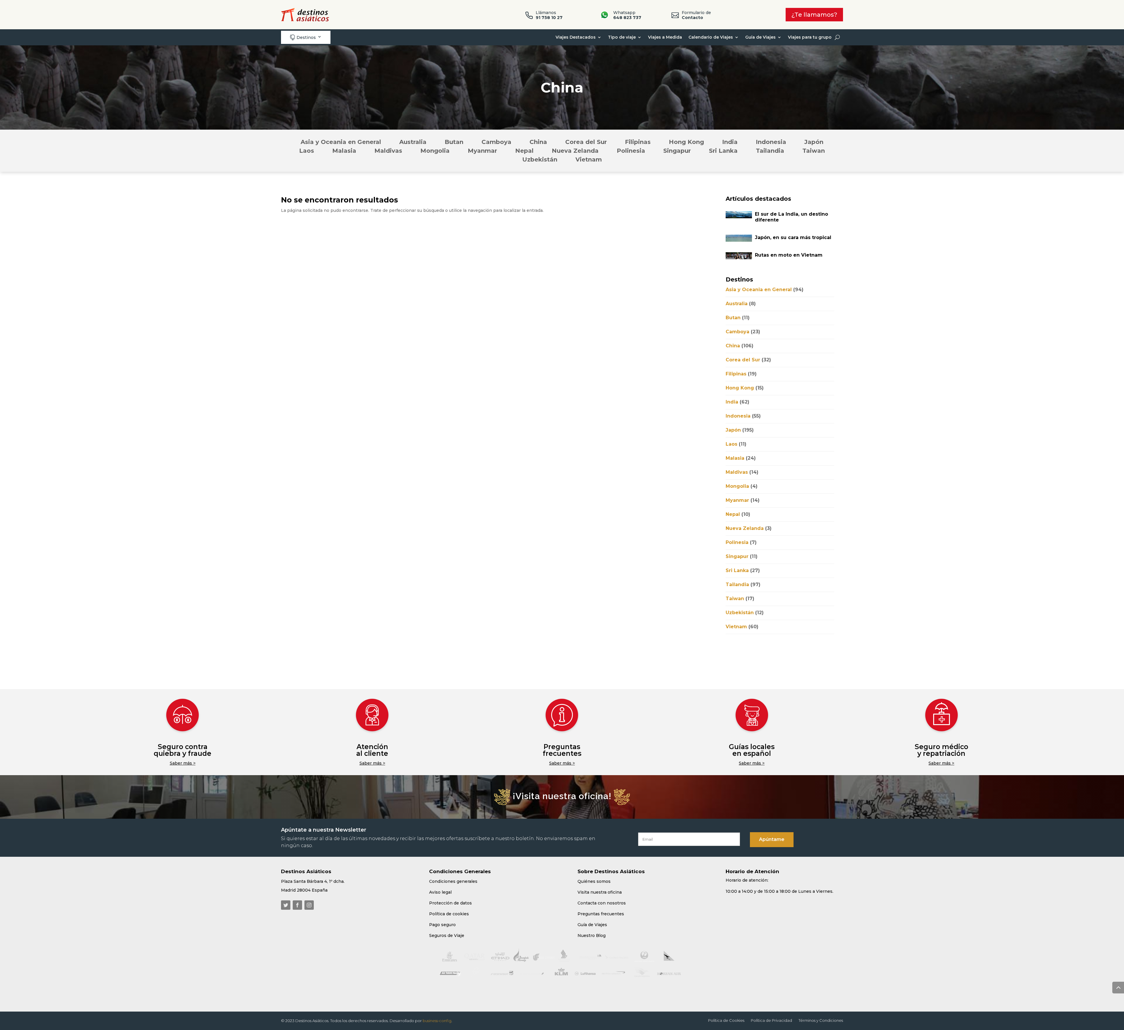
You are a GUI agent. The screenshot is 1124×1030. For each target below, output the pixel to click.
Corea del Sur (586, 142)
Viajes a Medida (665, 37)
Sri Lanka (723, 151)
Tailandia (770, 151)
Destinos (303, 37)
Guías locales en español (752, 750)
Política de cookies (449, 913)
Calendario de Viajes (710, 37)
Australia (412, 142)
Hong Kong (686, 142)
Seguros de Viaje (446, 935)
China (538, 142)
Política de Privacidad (771, 1020)
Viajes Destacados (576, 37)
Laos (306, 151)
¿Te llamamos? (814, 14)
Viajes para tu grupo (810, 37)
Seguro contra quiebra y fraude (182, 750)
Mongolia (435, 151)
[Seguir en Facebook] (297, 905)
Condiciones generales (453, 881)
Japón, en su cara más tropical (793, 237)
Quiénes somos (594, 881)
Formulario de (696, 15)
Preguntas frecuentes (562, 750)
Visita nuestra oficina (600, 892)
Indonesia (771, 142)
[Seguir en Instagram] (309, 905)
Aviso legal (440, 892)
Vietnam (588, 160)
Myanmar (482, 151)
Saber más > (183, 763)
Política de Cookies (726, 1020)
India (730, 142)
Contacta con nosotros (602, 903)
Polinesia (631, 151)
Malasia (344, 151)
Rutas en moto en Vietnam (789, 255)
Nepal (524, 151)
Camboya (496, 142)
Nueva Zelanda (575, 151)
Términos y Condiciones (821, 1020)
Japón (813, 142)
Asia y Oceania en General (341, 142)
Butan (454, 142)
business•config (437, 1020)
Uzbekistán (539, 160)
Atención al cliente (372, 750)
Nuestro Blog (592, 935)
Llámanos (549, 15)
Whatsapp (627, 15)
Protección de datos (450, 903)
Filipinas (638, 142)
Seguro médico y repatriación (941, 750)
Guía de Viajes (760, 37)
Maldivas (388, 151)
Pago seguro (442, 924)
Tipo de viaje (622, 37)
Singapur (677, 151)
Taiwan (813, 151)
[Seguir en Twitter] (285, 905)
